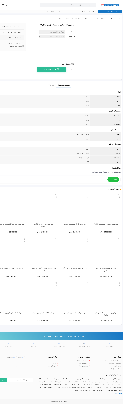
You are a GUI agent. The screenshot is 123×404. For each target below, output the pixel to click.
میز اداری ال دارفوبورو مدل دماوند (75, 224)
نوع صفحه (72, 36)
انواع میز (111, 18)
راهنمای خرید (51, 11)
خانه (118, 18)
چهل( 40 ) (11, 37)
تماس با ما (53, 363)
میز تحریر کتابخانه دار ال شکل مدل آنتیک (74, 268)
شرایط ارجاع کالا (116, 368)
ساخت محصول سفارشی (88, 11)
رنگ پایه (72, 31)
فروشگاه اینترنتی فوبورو (75, 384)
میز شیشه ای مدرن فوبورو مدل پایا (11, 312)
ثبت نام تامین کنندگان (82, 360)
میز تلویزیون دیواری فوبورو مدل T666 (106, 224)
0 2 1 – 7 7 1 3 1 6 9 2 (46, 336)
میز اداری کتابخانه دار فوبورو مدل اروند (43, 312)
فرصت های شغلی (83, 363)
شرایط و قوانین (51, 366)
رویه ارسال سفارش (115, 363)
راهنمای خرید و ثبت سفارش (113, 360)
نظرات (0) (51, 85)
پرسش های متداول (83, 366)
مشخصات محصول (64, 85)
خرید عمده (62, 11)
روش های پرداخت (115, 366)
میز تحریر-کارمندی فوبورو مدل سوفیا (75, 312)
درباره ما (53, 360)
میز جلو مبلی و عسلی (89, 18)
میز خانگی (102, 18)
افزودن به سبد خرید (50, 69)
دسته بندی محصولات (113, 11)
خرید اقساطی (73, 11)
